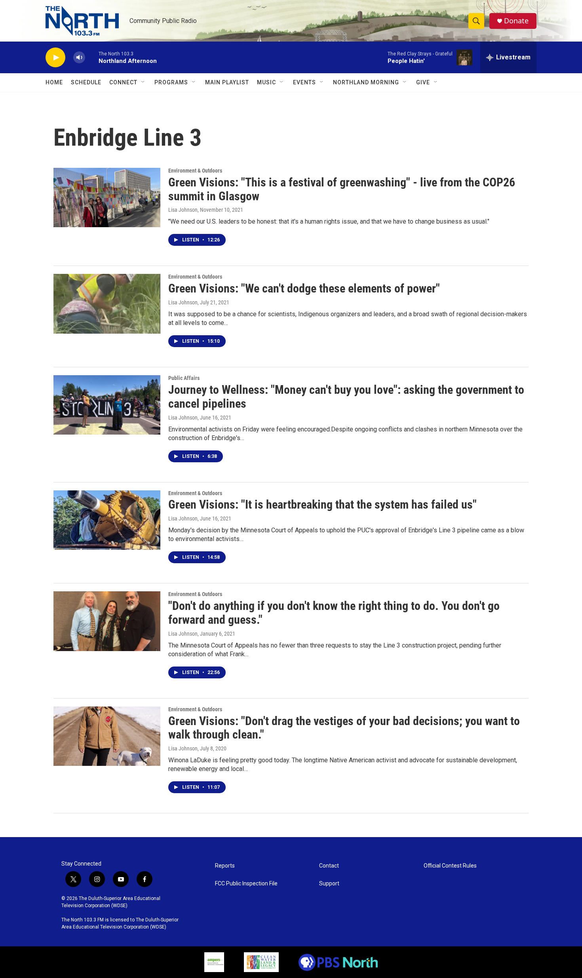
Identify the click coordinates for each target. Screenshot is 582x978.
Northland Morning (366, 82)
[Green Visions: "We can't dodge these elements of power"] (106, 303)
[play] (55, 57)
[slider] (92, 57)
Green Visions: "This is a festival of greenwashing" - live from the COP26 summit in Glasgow (341, 189)
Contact (329, 866)
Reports (225, 866)
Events (304, 82)
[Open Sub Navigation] (143, 82)
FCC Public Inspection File (246, 884)
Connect (123, 82)
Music (266, 82)
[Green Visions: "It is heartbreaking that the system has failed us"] (106, 520)
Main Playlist (227, 82)
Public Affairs (184, 378)
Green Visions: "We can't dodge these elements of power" (304, 288)
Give (423, 82)
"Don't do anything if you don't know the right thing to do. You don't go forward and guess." (334, 613)
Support (329, 884)
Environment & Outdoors (195, 170)
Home (54, 82)
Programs (171, 82)
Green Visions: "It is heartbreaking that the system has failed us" (322, 504)
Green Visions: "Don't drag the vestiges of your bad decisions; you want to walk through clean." (344, 728)
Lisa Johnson (183, 210)
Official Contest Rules (450, 866)
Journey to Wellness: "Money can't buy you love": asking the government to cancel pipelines (346, 396)
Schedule (86, 82)
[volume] (79, 57)
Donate (516, 21)
